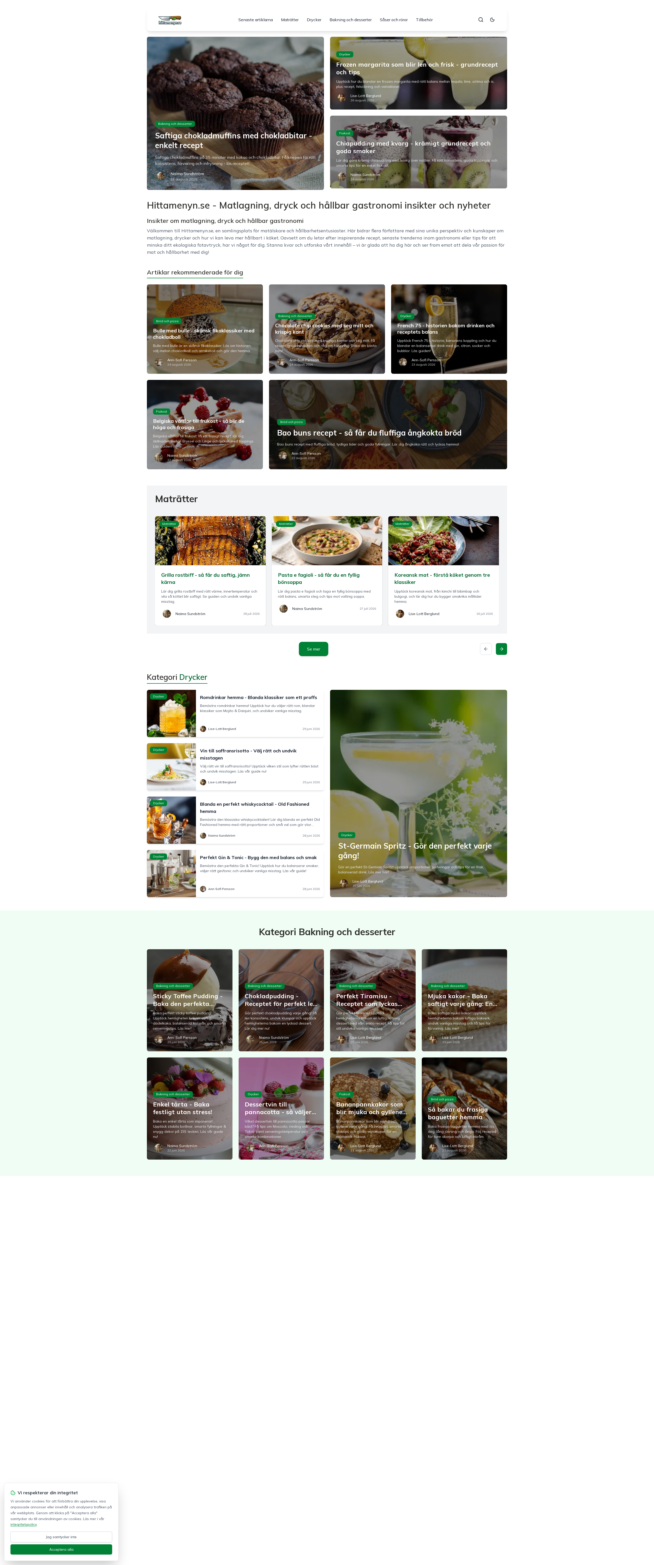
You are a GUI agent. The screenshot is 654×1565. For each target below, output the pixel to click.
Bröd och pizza (167, 321)
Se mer (313, 649)
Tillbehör (424, 19)
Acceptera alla (61, 1549)
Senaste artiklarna (255, 19)
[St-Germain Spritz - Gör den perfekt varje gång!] (418, 793)
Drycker (314, 19)
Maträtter (290, 19)
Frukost (344, 133)
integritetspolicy (23, 1524)
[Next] (501, 649)
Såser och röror (394, 19)
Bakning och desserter (351, 19)
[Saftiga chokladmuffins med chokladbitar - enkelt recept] (235, 113)
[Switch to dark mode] (492, 19)
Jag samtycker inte (61, 1537)
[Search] (481, 19)
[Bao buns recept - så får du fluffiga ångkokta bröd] (388, 424)
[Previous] (486, 649)
